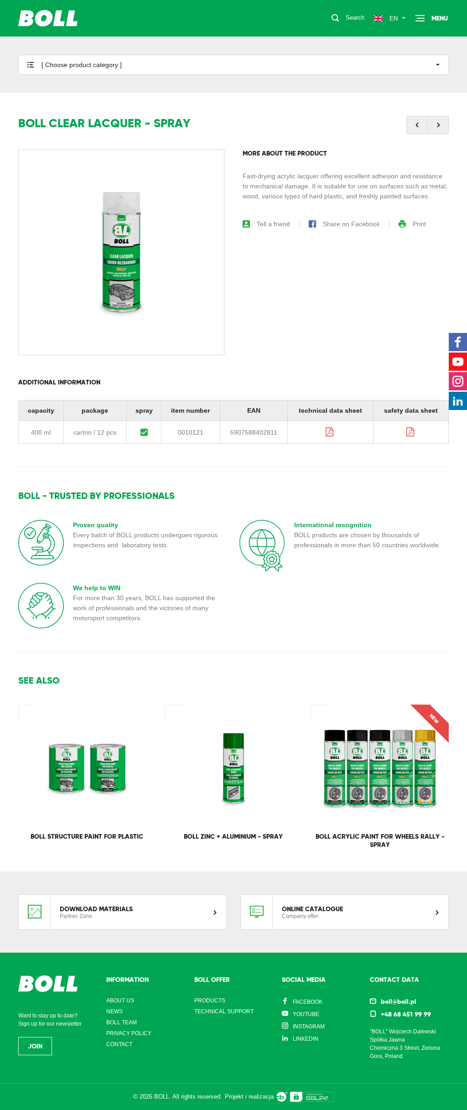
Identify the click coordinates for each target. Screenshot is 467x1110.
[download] (330, 431)
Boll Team (121, 1022)
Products (209, 1000)
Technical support (224, 1011)
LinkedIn (305, 1039)
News (114, 1011)
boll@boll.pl (398, 1001)
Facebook (307, 1002)
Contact (119, 1044)
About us (120, 1000)
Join (35, 1046)
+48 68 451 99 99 (406, 1014)
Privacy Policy (128, 1033)
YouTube (306, 1014)
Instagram (309, 1026)
